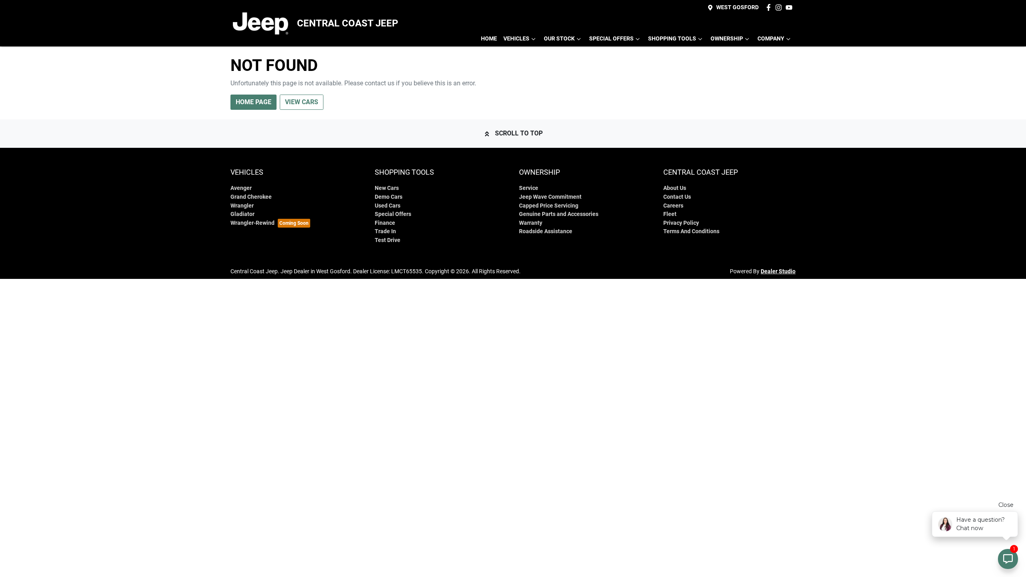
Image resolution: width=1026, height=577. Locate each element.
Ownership (727, 38)
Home (489, 38)
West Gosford (737, 7)
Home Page (253, 102)
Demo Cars (388, 197)
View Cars (301, 102)
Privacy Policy (681, 223)
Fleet (670, 214)
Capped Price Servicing (548, 205)
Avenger (241, 188)
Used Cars (387, 205)
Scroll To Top (519, 133)
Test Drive (387, 240)
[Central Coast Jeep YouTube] (791, 7)
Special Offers (611, 38)
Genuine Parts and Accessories (558, 214)
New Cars (387, 188)
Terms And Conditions (691, 231)
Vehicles (516, 38)
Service (528, 188)
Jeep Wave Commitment (550, 197)
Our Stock (559, 38)
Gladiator (242, 214)
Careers (673, 205)
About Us (674, 188)
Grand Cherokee (251, 197)
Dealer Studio (778, 271)
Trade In (385, 231)
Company (770, 38)
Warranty (530, 223)
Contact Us (677, 197)
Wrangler (242, 205)
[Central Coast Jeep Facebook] (770, 7)
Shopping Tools (672, 38)
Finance (385, 223)
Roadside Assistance (545, 231)
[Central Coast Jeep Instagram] (780, 7)
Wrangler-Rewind (252, 223)
